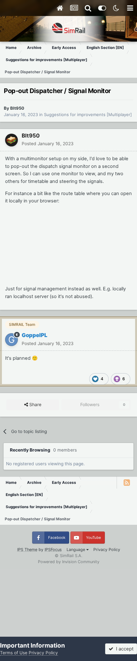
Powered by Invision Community (68, 561)
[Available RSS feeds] (127, 482)
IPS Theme (27, 549)
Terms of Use (13, 652)
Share (34, 404)
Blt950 (17, 108)
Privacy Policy (106, 549)
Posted (48, 143)
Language (76, 549)
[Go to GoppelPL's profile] (11, 339)
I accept (123, 649)
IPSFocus (53, 549)
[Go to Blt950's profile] (11, 140)
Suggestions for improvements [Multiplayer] (88, 114)
